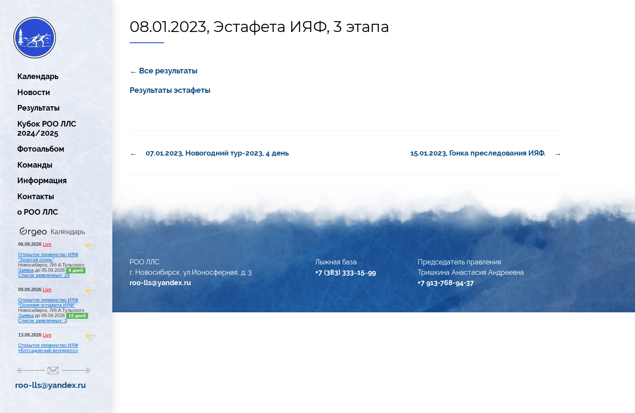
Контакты (35, 196)
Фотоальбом (40, 148)
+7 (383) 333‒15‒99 (345, 272)
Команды (34, 164)
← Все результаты (163, 70)
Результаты (38, 107)
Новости (33, 92)
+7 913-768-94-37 (446, 283)
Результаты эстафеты (170, 90)
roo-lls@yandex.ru (50, 385)
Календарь (37, 76)
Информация (42, 180)
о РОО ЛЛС (37, 211)
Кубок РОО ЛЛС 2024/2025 (46, 128)
